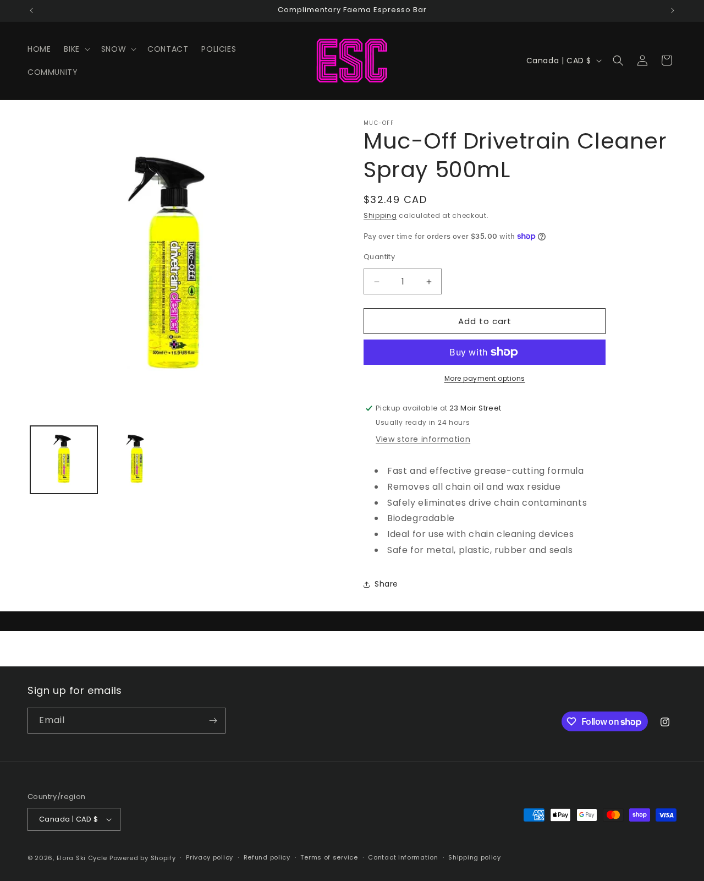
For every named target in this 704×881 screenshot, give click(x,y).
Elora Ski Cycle (82, 857)
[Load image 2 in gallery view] (136, 459)
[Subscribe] (213, 721)
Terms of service (329, 857)
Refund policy (267, 857)
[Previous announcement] (31, 10)
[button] (75, 49)
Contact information (403, 857)
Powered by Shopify (142, 857)
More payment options (484, 378)
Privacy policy (209, 857)
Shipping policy (474, 857)
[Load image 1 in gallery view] (63, 459)
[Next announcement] (673, 10)
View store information (423, 439)
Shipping (380, 215)
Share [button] (386, 583)
